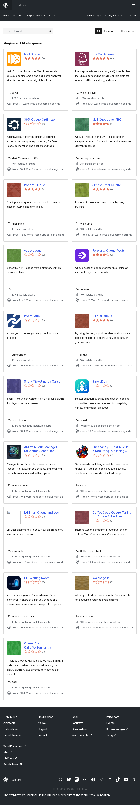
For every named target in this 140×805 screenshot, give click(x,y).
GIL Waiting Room (37, 578)
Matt (8, 752)
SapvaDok (99, 381)
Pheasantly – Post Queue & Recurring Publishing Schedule (110, 449)
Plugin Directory (12, 15)
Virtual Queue (102, 316)
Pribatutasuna (12, 735)
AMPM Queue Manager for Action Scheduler (40, 449)
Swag (111, 735)
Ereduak (43, 735)
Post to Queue (34, 185)
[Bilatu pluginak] (49, 31)
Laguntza (77, 723)
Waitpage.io (101, 578)
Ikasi (75, 717)
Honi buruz (10, 717)
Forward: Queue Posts (108, 250)
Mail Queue (32, 54)
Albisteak (9, 723)
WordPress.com (15, 746)
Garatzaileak (79, 729)
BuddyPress (12, 764)
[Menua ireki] (134, 5)
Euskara (16, 779)
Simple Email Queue (106, 185)
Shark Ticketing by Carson (43, 381)
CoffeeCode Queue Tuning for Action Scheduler (111, 514)
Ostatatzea (10, 729)
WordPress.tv (82, 735)
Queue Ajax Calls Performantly (37, 645)
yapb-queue (33, 250)
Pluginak (43, 729)
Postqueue (32, 316)
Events (110, 723)
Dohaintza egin (117, 729)
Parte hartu (113, 717)
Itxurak (42, 723)
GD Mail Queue (103, 54)
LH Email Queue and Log (41, 512)
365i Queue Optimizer (40, 119)
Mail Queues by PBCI (107, 119)
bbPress (10, 758)
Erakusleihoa (45, 717)
